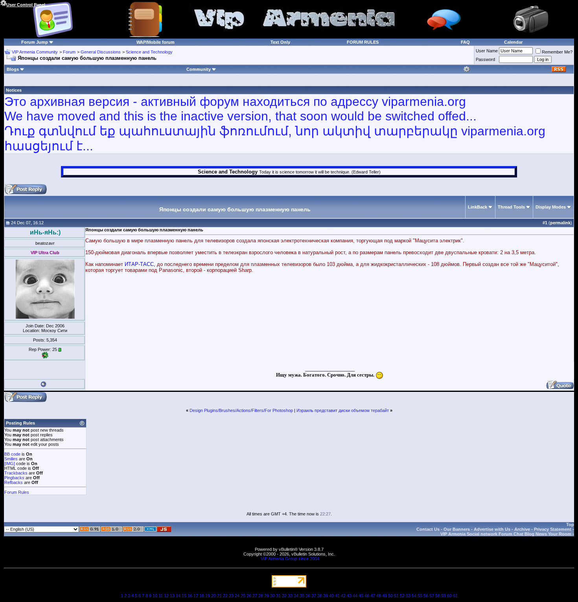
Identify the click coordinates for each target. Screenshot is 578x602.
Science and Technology (149, 52)
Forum (69, 52)
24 (237, 595)
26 (249, 595)
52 (402, 595)
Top (570, 524)
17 (195, 595)
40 (331, 595)
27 (254, 595)
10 (155, 595)
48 (378, 595)
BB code (12, 454)
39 (325, 595)
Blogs (13, 69)
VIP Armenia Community (35, 52)
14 (178, 595)
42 (343, 595)
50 (390, 595)
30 (272, 595)
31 (278, 595)
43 (349, 595)
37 (313, 595)
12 (166, 595)
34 (296, 595)
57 (431, 595)
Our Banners (457, 529)
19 (207, 595)
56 (425, 595)
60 (449, 595)
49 (384, 595)
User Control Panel (25, 4)
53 (408, 595)
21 (219, 595)
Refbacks (13, 482)
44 (355, 595)
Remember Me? (557, 52)
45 (361, 595)
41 (337, 595)
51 (396, 595)
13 (172, 595)
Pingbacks (14, 477)
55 (420, 595)
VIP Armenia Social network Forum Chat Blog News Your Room (505, 534)
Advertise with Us (492, 529)
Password (485, 59)
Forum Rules (16, 492)
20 (213, 595)
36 (308, 595)
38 (319, 595)
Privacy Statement (552, 529)
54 (414, 595)
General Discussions (101, 52)
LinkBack (477, 207)
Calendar (513, 42)
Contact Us (428, 529)
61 (455, 595)
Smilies (11, 458)
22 (225, 595)
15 (184, 595)
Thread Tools (511, 207)
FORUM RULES (363, 42)
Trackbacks (16, 473)
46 (366, 595)
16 (190, 595)
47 (372, 595)
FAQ (465, 42)
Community (198, 69)
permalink (560, 222)
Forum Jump (34, 42)
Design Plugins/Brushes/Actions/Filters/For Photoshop (241, 410)
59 (443, 595)
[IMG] (9, 463)
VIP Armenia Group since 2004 (290, 558)
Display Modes (551, 207)
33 (290, 595)
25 (243, 595)
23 (231, 595)
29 (266, 595)
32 (284, 595)
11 (160, 595)
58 (437, 595)
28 (260, 595)
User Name (487, 50)
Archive (522, 529)
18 (201, 595)
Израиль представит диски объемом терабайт (342, 410)
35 (302, 595)
